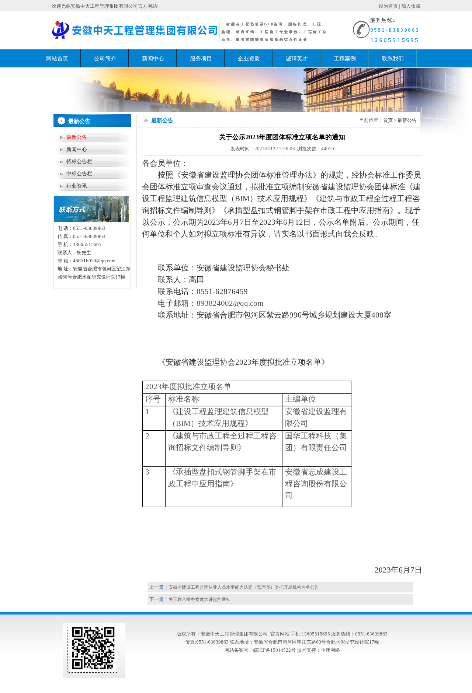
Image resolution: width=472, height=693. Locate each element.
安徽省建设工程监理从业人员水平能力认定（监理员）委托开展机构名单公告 (244, 587)
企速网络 (330, 650)
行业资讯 (76, 186)
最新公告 (76, 137)
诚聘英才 (297, 59)
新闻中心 (153, 59)
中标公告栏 (79, 173)
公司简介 (105, 59)
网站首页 (57, 59)
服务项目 (201, 59)
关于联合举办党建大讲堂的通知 (199, 599)
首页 (388, 120)
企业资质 (249, 59)
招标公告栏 (79, 161)
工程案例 (345, 59)
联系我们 (393, 59)
